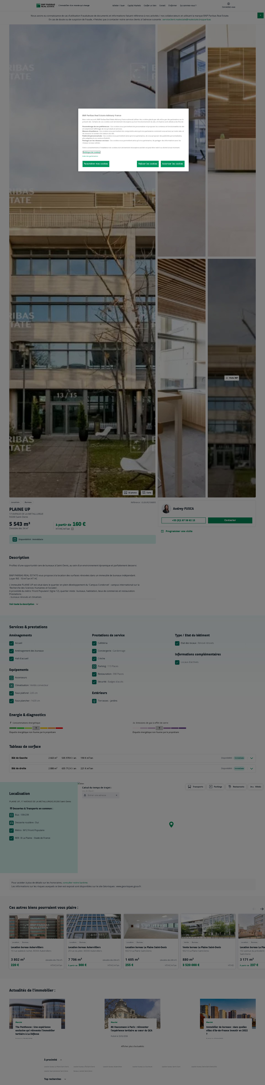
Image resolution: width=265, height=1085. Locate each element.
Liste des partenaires (90, 156)
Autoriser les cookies (172, 164)
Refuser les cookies (147, 164)
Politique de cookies (91, 152)
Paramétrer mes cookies (96, 164)
